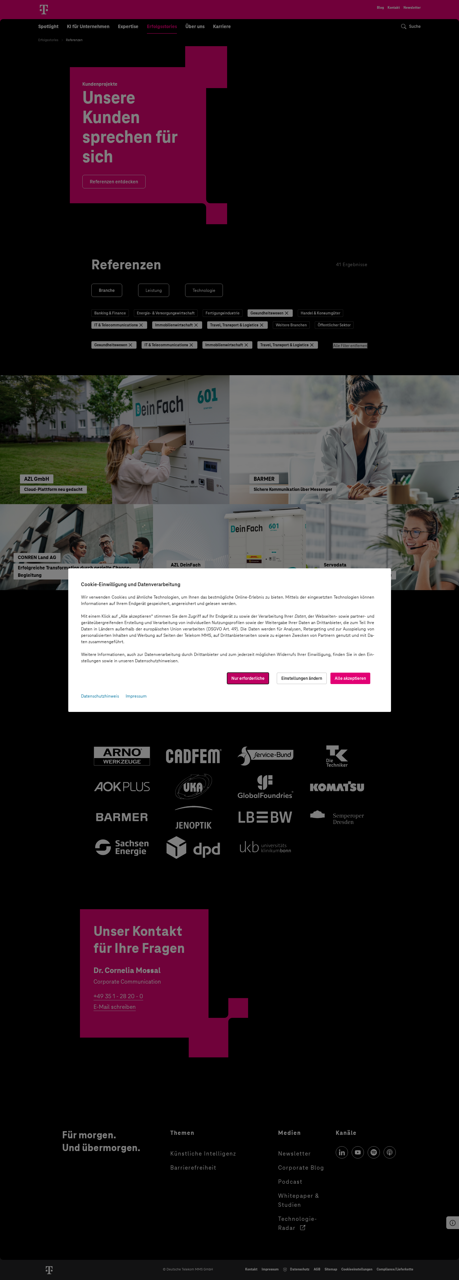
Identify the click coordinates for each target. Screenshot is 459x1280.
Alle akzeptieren (350, 678)
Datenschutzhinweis (100, 696)
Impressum (136, 696)
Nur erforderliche (248, 678)
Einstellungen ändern (301, 678)
